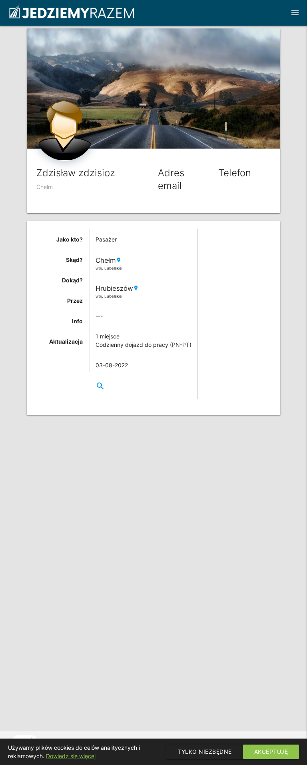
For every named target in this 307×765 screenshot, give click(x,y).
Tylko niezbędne (204, 751)
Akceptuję (271, 751)
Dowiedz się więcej (71, 756)
